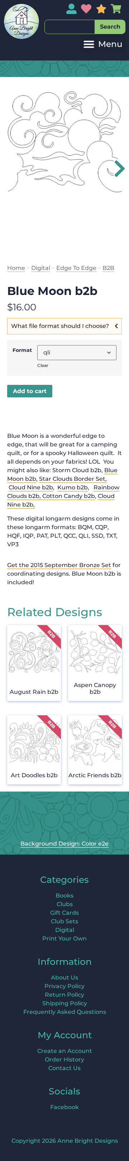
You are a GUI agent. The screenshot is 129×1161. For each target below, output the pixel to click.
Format (22, 350)
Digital (40, 268)
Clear (42, 365)
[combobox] (69, 27)
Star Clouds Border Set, (73, 478)
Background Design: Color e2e (64, 843)
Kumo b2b (72, 487)
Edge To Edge (76, 268)
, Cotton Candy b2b (67, 496)
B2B (108, 268)
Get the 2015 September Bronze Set (59, 565)
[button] (102, 44)
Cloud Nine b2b (31, 487)
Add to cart (30, 391)
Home (16, 268)
